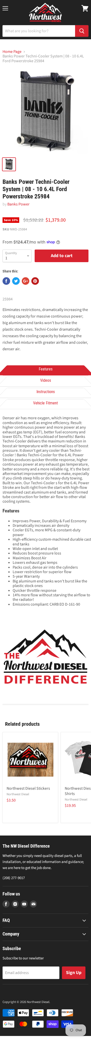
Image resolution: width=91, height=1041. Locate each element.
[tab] (45, 369)
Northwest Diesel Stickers (28, 788)
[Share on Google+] (25, 281)
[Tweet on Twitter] (16, 281)
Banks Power (18, 204)
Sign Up (73, 972)
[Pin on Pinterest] (35, 281)
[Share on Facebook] (6, 281)
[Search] (81, 31)
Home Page (12, 51)
